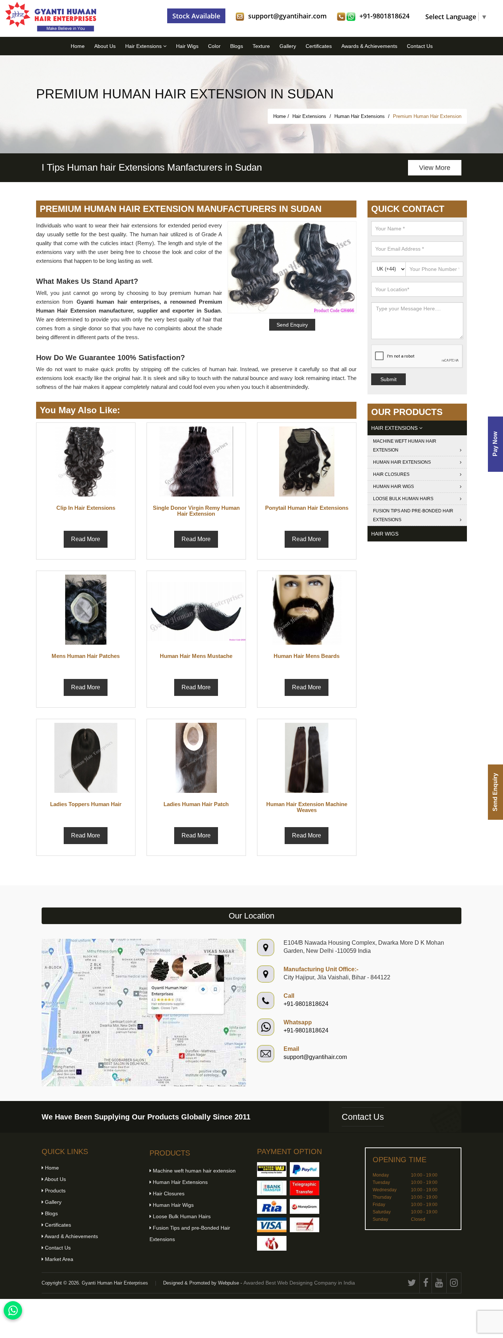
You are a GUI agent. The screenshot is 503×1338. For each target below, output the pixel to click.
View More (434, 167)
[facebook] (426, 1283)
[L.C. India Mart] (271, 1243)
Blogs (236, 46)
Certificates (319, 46)
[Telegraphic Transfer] (304, 1188)
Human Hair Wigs (393, 486)
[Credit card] (271, 1224)
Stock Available (196, 15)
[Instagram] (454, 1283)
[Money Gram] (304, 1206)
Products (54, 1191)
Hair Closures (391, 474)
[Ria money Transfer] (271, 1206)
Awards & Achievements (369, 46)
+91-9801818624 (384, 15)
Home (78, 46)
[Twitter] (412, 1283)
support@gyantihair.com (287, 15)
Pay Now (495, 444)
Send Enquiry (495, 792)
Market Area (58, 1259)
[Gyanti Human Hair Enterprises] (144, 1012)
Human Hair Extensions (360, 116)
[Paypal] (304, 1169)
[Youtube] (439, 1283)
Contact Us (420, 46)
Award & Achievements (70, 1236)
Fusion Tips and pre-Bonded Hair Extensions (413, 515)
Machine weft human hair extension (404, 446)
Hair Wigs (187, 46)
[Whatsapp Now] (13, 1310)
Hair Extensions (144, 46)
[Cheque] (304, 1224)
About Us (105, 46)
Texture (261, 46)
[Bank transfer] (271, 1188)
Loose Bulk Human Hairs (403, 498)
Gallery (287, 46)
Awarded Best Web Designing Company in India (299, 1283)
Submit (388, 379)
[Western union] (271, 1169)
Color (214, 46)
